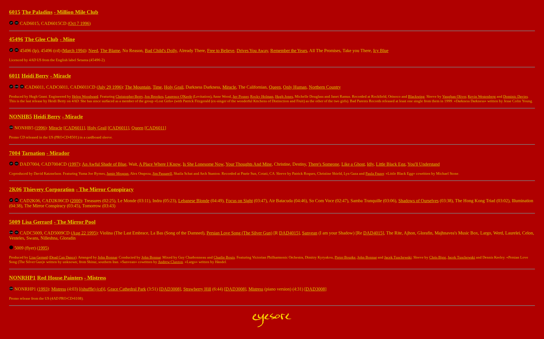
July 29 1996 (109, 87)
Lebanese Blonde (193, 200)
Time (157, 87)
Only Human (295, 87)
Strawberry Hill (197, 289)
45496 (16, 39)
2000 (75, 200)
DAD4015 (288, 233)
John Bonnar (107, 257)
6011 (14, 76)
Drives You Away (252, 50)
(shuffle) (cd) (92, 289)
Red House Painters (60, 278)
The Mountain (137, 87)
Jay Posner (240, 96)
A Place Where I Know (159, 164)
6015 (14, 12)
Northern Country (325, 87)
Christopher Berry (129, 96)
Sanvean (309, 233)
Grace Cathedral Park (126, 289)
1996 (40, 127)
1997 (73, 164)
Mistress (96, 278)
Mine (69, 39)
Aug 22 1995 (84, 233)
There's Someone (323, 164)
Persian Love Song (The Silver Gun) (239, 233)
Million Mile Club (77, 12)
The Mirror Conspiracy (106, 189)
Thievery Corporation (49, 189)
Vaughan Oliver (454, 96)
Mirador (59, 153)
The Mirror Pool (76, 222)
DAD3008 (170, 289)
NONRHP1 (22, 278)
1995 (42, 248)
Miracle (62, 76)
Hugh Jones (284, 96)
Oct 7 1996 (79, 23)
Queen (275, 87)
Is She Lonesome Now (203, 164)
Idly (370, 164)
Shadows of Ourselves (418, 200)
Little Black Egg (390, 164)
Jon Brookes (153, 96)
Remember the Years (288, 50)
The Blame (110, 50)
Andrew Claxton (170, 262)
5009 (14, 222)
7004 (14, 153)
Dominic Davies (515, 96)
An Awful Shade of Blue (104, 164)
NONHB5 (20, 117)
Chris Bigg (437, 257)
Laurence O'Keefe (178, 96)
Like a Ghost (353, 164)
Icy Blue (380, 50)
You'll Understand (423, 164)
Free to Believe (220, 50)
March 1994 (74, 50)
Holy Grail (173, 87)
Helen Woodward (85, 96)
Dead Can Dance (62, 257)
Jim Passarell (162, 173)
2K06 (15, 189)
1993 (43, 289)
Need (93, 50)
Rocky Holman (261, 96)
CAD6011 (74, 127)
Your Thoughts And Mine (249, 164)
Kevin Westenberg (482, 96)
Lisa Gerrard (37, 222)
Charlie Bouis (224, 257)
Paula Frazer (375, 173)
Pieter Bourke (345, 257)
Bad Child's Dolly (161, 50)
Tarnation (33, 153)
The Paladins (37, 12)
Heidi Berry (35, 76)
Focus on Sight (239, 200)
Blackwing (416, 96)
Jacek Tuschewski (398, 257)
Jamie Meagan (118, 173)
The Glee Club (41, 39)
